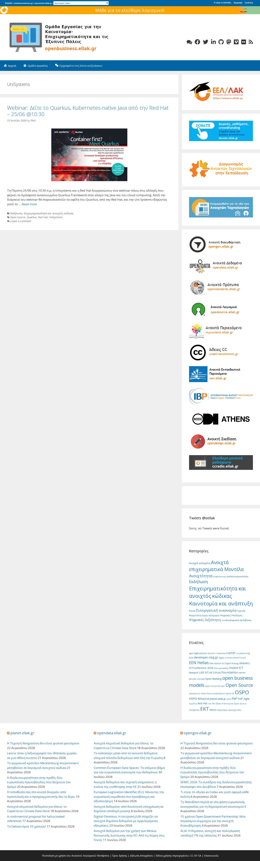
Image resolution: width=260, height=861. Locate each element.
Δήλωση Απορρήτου (141, 855)
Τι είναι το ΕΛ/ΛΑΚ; (222, 3)
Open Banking (213, 678)
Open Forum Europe (215, 686)
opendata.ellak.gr (111, 733)
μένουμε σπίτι (235, 710)
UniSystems (56, 217)
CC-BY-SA (195, 855)
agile (191, 653)
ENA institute (215, 663)
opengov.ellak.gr (198, 733)
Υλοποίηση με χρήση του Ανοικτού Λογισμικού (69, 855)
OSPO (242, 692)
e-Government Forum (235, 657)
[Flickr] (243, 42)
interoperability (221, 668)
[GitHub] (221, 42)
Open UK (230, 693)
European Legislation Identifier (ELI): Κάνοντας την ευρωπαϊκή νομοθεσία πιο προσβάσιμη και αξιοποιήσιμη (129, 796)
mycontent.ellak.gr (43, 3)
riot (209, 703)
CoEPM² (230, 653)
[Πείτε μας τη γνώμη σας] (189, 42)
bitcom (211, 653)
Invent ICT (236, 668)
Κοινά (192, 610)
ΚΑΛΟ (213, 709)
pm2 (229, 699)
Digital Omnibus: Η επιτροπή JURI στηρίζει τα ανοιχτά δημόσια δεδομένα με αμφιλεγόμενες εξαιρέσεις (126, 821)
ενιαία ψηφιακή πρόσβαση (236, 620)
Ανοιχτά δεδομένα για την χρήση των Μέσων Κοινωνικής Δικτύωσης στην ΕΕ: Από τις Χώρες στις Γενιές (129, 835)
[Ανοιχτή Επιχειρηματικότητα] (60, 37)
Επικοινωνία (211, 855)
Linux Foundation (225, 672)
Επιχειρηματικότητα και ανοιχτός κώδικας (49, 213)
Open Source (17, 217)
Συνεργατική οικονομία (216, 610)
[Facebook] (197, 42)
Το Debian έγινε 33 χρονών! (26, 826)
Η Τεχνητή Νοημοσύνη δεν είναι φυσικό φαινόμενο (43, 743)
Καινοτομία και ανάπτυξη (221, 603)
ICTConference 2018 (201, 668)
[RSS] (251, 42)
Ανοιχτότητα (200, 575)
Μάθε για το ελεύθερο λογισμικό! (130, 10)
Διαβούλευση (219, 576)
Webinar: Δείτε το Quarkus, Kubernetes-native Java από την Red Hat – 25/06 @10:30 (88, 111)
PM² (234, 699)
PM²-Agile (244, 698)
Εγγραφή (238, 3)
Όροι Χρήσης (119, 855)
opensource (194, 693)
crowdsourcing (243, 653)
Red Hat (43, 217)
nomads (200, 679)
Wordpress (103, 855)
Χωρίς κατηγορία (210, 615)
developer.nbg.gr (206, 657)
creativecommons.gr (23, 3)
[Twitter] (205, 42)
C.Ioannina (220, 653)
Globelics (244, 663)
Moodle (192, 679)
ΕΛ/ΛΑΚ (8, 3)
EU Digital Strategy (230, 663)
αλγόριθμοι (222, 710)
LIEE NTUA (205, 672)
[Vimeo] (236, 42)
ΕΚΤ (204, 709)
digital (221, 657)
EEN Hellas (199, 662)
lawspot (193, 672)
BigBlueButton (200, 653)
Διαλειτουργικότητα (237, 576)
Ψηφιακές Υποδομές (231, 615)
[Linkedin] (213, 42)
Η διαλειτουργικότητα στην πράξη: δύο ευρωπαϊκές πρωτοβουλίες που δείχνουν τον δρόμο (39, 782)
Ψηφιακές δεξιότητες (205, 620)
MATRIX (242, 673)
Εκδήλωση (16, 213)
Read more (29, 204)
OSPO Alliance (199, 699)
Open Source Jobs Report (213, 693)
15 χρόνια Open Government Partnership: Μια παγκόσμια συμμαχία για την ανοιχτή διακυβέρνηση (212, 821)
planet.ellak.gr (218, 698)
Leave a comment (20, 221)
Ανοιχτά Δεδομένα (199, 563)
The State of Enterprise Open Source (229, 703)
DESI (191, 657)
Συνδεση (249, 3)
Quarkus (32, 217)
